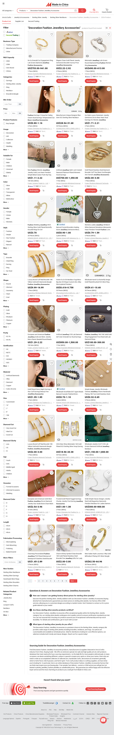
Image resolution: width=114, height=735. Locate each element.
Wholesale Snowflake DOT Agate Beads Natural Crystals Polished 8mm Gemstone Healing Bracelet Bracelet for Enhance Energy (69, 393)
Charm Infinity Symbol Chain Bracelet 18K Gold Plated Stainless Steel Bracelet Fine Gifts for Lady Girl (69, 556)
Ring (4, 601)
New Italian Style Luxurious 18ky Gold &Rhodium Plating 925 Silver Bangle (98, 555)
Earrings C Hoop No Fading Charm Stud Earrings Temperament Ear (41, 117)
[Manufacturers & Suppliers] (57, 4)
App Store (15, 703)
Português (26, 718)
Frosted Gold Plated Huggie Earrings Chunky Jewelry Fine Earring (69, 501)
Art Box (5, 612)
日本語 (88, 718)
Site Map (61, 710)
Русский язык (43, 718)
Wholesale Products (53, 714)
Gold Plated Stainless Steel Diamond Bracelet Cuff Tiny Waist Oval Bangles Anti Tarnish (98, 172)
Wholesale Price (66, 714)
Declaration (57, 725)
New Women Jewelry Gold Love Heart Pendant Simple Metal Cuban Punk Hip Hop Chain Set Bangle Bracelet (39, 172)
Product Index (53, 716)
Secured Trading (33, 21)
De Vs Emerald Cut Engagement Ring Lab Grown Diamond (40, 62)
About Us (44, 710)
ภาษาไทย (99, 718)
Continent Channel (78, 714)
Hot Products (7, 714)
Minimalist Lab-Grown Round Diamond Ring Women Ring (98, 62)
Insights (62, 716)
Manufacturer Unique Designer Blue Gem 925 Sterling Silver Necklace (68, 116)
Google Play (28, 703)
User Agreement (47, 725)
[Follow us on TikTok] (92, 703)
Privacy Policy (67, 725)
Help (55, 710)
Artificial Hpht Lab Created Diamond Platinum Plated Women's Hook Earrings (69, 172)
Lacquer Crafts (8, 605)
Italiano (52, 718)
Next (72, 581)
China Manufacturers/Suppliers (34, 714)
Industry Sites (91, 714)
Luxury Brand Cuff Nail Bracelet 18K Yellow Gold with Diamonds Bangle (40, 281)
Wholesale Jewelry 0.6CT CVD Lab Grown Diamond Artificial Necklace (97, 446)
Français (34, 718)
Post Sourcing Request (96, 689)
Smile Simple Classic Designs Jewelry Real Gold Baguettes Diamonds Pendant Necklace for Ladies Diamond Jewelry (98, 501)
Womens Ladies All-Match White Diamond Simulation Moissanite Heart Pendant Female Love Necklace (98, 227)
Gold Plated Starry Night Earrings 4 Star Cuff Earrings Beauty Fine (40, 391)
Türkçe (107, 718)
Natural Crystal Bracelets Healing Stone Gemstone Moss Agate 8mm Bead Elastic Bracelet (67, 228)
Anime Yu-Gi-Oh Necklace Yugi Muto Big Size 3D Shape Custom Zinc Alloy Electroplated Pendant (68, 281)
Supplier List (19, 21)
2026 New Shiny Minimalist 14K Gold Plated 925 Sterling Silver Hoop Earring (69, 445)
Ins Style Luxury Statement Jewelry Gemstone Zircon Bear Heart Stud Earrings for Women (97, 117)
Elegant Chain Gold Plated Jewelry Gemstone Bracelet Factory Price (68, 62)
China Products (18, 714)
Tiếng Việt (50, 720)
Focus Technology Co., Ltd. (58, 727)
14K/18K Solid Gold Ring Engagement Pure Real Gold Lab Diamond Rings (98, 336)
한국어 (81, 718)
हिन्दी (93, 718)
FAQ (50, 710)
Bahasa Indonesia (61, 720)
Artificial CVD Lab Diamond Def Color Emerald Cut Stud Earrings (69, 335)
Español (18, 718)
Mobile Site (69, 710)
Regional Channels (102, 714)
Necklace (6, 608)
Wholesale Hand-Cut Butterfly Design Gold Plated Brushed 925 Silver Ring (97, 280)
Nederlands (67, 718)
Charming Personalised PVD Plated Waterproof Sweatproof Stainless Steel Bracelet (40, 556)
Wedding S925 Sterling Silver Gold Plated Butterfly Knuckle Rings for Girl (40, 227)
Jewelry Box (7, 598)
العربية (75, 718)
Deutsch (59, 718)
